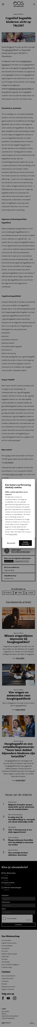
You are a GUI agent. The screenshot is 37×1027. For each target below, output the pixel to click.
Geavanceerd (11, 543)
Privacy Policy (13, 534)
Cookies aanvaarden (25, 543)
